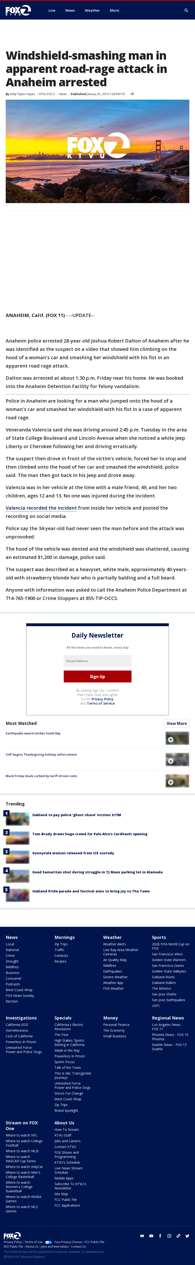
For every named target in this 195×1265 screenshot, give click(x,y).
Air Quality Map (115, 960)
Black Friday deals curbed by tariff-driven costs (41, 776)
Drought (12, 961)
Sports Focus (64, 1062)
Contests (61, 955)
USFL (156, 1005)
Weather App (113, 982)
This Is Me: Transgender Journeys (73, 1075)
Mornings (64, 937)
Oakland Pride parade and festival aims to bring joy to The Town (91, 891)
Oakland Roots (163, 977)
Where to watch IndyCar (24, 1166)
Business (13, 972)
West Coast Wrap (19, 990)
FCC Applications (67, 1205)
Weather (112, 937)
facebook (160, 1236)
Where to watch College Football (24, 1143)
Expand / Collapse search (186, 10)
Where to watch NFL (22, 1135)
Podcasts (13, 984)
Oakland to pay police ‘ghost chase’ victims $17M (76, 815)
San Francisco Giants (168, 965)
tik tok (178, 1236)
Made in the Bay (67, 1050)
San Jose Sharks (164, 994)
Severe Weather (115, 977)
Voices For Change (68, 1093)
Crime (10, 955)
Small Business (114, 1036)
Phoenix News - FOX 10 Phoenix (170, 1036)
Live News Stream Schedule (68, 1170)
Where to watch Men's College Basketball (23, 1174)
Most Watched (21, 723)
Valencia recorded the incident (41, 508)
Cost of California (19, 1036)
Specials (62, 1018)
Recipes (60, 961)
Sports (159, 937)
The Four (61, 1034)
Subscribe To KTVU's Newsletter (70, 1186)
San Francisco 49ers (167, 954)
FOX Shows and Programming (66, 1154)
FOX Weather (113, 988)
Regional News (168, 1018)
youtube (151, 1236)
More (114, 10)
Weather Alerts (114, 944)
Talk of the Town (67, 1067)
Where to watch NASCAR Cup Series (21, 1158)
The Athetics (161, 988)
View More (177, 723)
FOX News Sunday (20, 995)
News (63, 94)
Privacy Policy (103, 699)
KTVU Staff (62, 1135)
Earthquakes (112, 971)
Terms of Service (101, 703)
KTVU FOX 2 (47, 94)
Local (10, 944)
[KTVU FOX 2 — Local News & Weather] (21, 10)
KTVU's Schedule (67, 1162)
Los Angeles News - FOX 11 (167, 1026)
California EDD (17, 1024)
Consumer (14, 978)
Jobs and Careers (67, 1141)
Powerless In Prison (21, 1042)
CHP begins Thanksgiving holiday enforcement (41, 754)
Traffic (59, 949)
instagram (169, 1236)
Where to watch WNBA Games (23, 1198)
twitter (187, 1236)
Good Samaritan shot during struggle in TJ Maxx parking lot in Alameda (97, 872)
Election (12, 1001)
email (142, 1236)
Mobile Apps (63, 1178)
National (12, 949)
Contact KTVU (65, 1146)
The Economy (114, 1030)
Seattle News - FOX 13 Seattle (169, 1046)
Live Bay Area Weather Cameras (120, 951)
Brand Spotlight (66, 1110)
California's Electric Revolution (68, 1026)
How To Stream (66, 1129)
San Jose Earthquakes (168, 1000)
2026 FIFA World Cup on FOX (170, 946)
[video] (177, 738)
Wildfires (12, 967)
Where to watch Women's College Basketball (19, 1186)
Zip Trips (61, 944)
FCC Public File (65, 1199)
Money (110, 1018)
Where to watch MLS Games (22, 1208)
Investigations (21, 1018)
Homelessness (17, 1030)
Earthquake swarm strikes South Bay (33, 733)
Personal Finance (116, 1024)
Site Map (61, 1194)
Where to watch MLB (22, 1151)
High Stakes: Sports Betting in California (69, 1042)
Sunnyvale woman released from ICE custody (73, 853)
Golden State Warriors (169, 960)
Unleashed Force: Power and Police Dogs (24, 1049)
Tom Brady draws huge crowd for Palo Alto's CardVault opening (89, 834)
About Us (64, 1123)
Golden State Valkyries (169, 971)
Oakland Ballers (164, 982)
